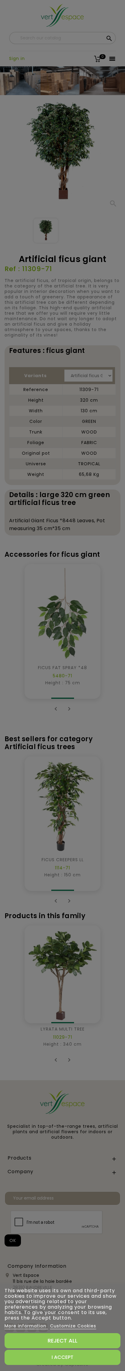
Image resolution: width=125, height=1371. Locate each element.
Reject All (62, 1340)
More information (26, 1326)
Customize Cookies (73, 1326)
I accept (62, 1357)
